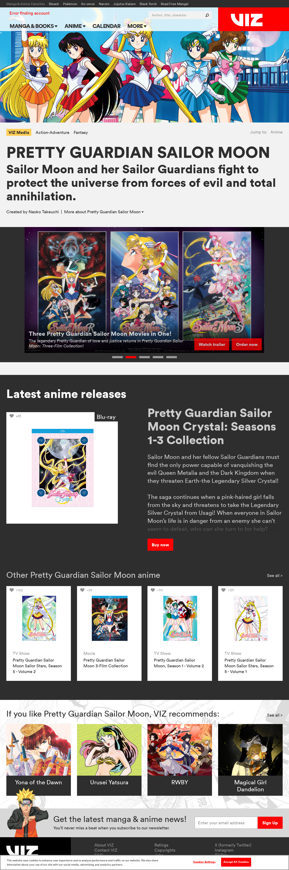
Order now (247, 344)
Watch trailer (212, 344)
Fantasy (81, 132)
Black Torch (148, 4)
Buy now (160, 545)
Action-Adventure (52, 132)
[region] (144, 862)
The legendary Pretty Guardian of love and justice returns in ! (106, 343)
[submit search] (208, 15)
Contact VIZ (105, 850)
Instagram (224, 850)
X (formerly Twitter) (233, 845)
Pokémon (70, 4)
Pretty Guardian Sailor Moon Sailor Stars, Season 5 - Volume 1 (249, 666)
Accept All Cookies (236, 862)
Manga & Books (32, 25)
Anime (74, 25)
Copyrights (164, 850)
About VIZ (104, 845)
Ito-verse (88, 4)
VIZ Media (18, 132)
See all (275, 575)
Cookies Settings (204, 862)
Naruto (104, 4)
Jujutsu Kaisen (124, 4)
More (135, 25)
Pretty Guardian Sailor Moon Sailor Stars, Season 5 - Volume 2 (37, 666)
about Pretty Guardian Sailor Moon (103, 211)
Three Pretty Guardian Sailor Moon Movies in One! (100, 333)
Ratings (161, 845)
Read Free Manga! (175, 4)
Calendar (106, 25)
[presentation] (38, 618)
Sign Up (270, 823)
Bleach (54, 4)
